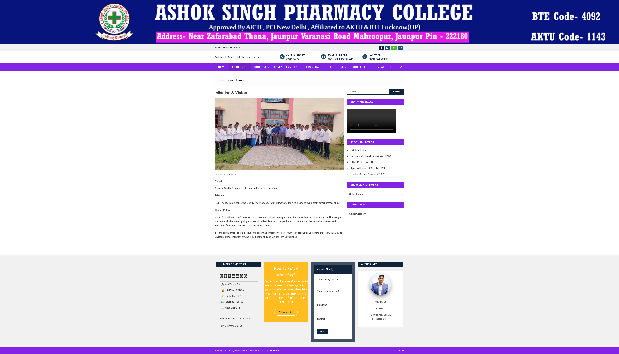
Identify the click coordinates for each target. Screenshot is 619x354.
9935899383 (292, 59)
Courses (259, 67)
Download (313, 67)
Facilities (358, 67)
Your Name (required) (328, 279)
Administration (286, 67)
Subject (321, 319)
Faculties (336, 67)
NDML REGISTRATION (362, 162)
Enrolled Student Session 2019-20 (368, 174)
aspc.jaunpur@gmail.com (340, 59)
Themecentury (275, 350)
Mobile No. (322, 305)
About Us (239, 67)
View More (286, 312)
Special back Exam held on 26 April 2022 (371, 156)
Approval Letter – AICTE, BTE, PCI (368, 168)
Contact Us (382, 67)
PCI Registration (359, 150)
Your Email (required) (328, 291)
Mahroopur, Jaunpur (379, 59)
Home (222, 67)
